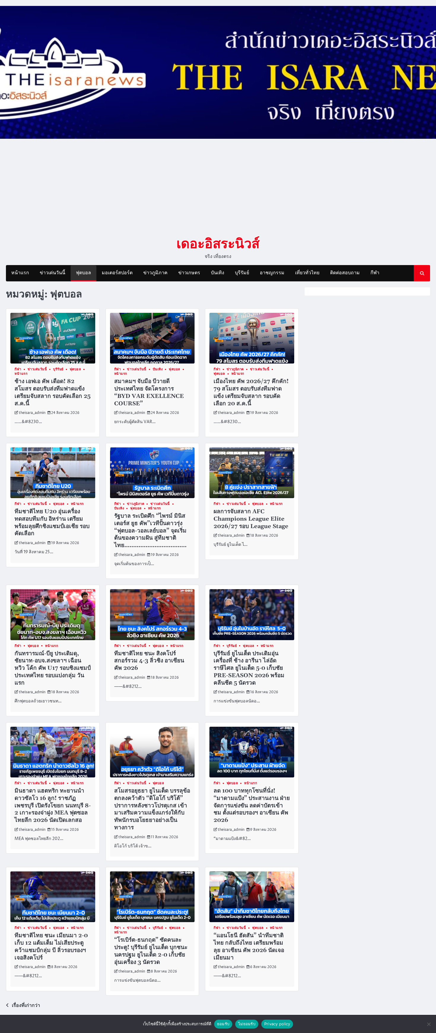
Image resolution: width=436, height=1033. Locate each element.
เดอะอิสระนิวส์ (218, 243)
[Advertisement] (218, 187)
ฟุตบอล (83, 273)
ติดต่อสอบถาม (345, 273)
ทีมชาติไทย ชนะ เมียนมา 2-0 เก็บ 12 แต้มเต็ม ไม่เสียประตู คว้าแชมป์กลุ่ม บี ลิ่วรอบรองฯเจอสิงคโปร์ (51, 946)
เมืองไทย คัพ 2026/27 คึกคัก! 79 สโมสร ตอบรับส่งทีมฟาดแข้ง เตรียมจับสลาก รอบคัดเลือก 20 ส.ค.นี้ (251, 392)
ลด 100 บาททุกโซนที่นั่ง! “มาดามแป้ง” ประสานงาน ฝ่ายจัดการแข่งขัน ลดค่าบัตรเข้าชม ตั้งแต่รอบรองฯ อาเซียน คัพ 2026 (252, 805)
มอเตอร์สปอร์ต (117, 273)
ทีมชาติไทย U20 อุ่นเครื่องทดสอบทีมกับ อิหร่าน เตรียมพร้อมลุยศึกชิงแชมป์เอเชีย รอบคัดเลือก (52, 522)
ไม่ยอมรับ (246, 1023)
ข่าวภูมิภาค (155, 273)
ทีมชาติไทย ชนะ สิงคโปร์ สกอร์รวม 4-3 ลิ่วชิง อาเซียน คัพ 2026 (149, 661)
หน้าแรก (20, 273)
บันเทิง (217, 273)
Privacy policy (277, 1023)
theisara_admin (32, 412)
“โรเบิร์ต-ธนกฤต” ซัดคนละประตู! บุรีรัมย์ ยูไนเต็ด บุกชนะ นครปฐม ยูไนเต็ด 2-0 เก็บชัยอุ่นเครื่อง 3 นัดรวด (150, 951)
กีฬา (374, 273)
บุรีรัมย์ (242, 273)
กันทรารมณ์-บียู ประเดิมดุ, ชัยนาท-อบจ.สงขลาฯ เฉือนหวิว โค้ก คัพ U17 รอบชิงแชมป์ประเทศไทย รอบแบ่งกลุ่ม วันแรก (53, 668)
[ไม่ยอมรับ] (429, 1024)
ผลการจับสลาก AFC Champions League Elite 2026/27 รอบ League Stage (251, 519)
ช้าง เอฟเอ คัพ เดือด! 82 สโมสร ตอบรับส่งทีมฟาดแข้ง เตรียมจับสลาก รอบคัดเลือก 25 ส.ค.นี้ (52, 392)
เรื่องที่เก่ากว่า (26, 1005)
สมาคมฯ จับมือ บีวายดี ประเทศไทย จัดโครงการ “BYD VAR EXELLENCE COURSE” (149, 392)
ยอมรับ (223, 1023)
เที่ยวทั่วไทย (307, 273)
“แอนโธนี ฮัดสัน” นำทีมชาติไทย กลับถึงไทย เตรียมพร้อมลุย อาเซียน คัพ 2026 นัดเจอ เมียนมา (249, 946)
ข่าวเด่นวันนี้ (52, 273)
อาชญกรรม (272, 273)
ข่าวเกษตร (189, 273)
